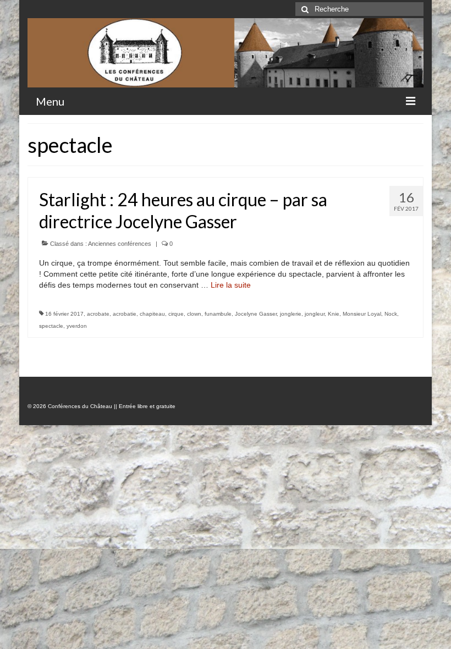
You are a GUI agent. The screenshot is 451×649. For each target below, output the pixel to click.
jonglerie (290, 314)
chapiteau (152, 314)
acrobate (98, 314)
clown (194, 314)
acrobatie (124, 314)
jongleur (314, 314)
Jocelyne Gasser (256, 314)
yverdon (77, 326)
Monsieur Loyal (362, 314)
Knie (333, 314)
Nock (390, 314)
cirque (176, 314)
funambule (218, 314)
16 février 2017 (64, 314)
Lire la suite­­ (231, 284)
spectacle (51, 326)
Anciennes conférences (119, 243)
